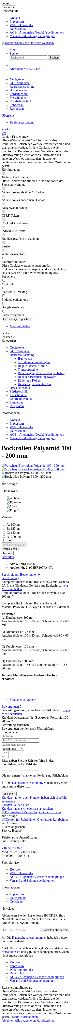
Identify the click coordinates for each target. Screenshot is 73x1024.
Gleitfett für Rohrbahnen (53, 819)
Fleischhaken (18, 395)
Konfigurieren (45, 1020)
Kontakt (15, 18)
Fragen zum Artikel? (23, 699)
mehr (64, 585)
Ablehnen (8, 1020)
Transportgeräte (28, 369)
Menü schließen (20, 326)
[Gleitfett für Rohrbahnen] (19, 819)
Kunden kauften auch (15, 797)
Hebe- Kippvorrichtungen (34, 384)
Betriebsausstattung (22, 355)
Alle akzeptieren (25, 1020)
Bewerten (8, 557)
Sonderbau (17, 402)
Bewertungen (30, 574)
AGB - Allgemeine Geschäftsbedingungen (37, 32)
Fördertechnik (19, 391)
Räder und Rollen (29, 380)
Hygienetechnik (20, 387)
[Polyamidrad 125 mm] (17, 812)
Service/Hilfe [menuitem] (33, 23)
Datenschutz (18, 28)
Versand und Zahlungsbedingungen (32, 36)
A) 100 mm (13, 524)
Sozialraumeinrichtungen (34, 362)
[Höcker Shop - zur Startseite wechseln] (28, 43)
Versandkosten (11, 951)
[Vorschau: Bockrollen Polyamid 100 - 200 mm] (33, 465)
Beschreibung (10, 574)
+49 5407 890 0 (12, 848)
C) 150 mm (14, 532)
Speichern (9, 793)
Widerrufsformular (21, 25)
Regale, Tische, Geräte (32, 366)
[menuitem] (40, 18)
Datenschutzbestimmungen (29, 782)
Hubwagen (25, 358)
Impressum (17, 21)
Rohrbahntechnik (21, 398)
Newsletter (17, 901)
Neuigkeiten (17, 347)
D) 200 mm (14, 536)
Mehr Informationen (25, 1017)
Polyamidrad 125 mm (47, 812)
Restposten (17, 406)
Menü (13, 50)
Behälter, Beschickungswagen (37, 377)
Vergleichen (10, 548)
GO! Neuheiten (20, 351)
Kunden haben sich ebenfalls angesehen (27, 808)
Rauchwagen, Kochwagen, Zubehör (41, 373)
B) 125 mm (14, 528)
